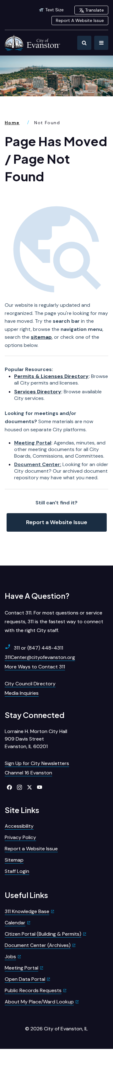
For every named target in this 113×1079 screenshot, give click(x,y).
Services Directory (37, 391)
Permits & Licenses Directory (51, 376)
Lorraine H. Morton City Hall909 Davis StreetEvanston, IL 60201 (36, 739)
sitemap (41, 337)
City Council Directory (30, 683)
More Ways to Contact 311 (35, 666)
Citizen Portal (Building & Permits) (43, 934)
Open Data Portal (25, 979)
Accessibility (19, 826)
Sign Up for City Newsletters (37, 763)
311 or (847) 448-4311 (38, 648)
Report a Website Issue (56, 522)
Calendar (15, 922)
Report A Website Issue (80, 20)
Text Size (54, 10)
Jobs (10, 956)
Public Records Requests (33, 990)
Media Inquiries (22, 693)
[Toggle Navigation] (101, 43)
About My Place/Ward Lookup (39, 1001)
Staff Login (17, 871)
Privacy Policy (20, 837)
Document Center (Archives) (38, 945)
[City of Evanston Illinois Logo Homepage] (33, 43)
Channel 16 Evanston (28, 772)
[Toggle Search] (84, 43)
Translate (94, 10)
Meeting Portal (32, 442)
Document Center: (37, 464)
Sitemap (14, 860)
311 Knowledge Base (27, 911)
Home (12, 122)
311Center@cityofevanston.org (40, 657)
